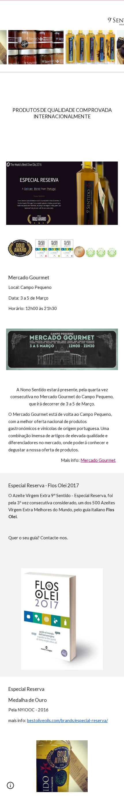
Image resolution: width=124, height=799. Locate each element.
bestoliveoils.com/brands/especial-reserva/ (67, 720)
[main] (62, 113)
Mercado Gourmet (98, 460)
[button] (7, 8)
